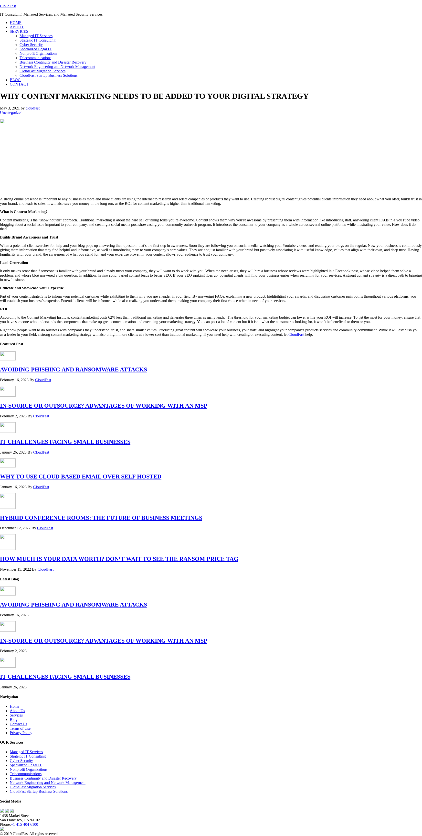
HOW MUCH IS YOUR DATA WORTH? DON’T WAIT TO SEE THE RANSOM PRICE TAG (119, 559)
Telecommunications (26, 774)
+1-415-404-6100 (24, 824)
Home (14, 706)
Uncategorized (11, 112)
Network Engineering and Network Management (47, 783)
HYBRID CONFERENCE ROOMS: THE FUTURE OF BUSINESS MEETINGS (101, 518)
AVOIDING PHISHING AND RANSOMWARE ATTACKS (73, 369)
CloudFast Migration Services (33, 787)
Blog (13, 719)
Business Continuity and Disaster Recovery (43, 778)
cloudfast (33, 108)
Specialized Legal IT (26, 765)
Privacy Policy (21, 733)
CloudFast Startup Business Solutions (39, 791)
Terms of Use (20, 728)
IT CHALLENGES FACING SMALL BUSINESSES (65, 442)
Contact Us (18, 724)
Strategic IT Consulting (28, 756)
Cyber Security (21, 761)
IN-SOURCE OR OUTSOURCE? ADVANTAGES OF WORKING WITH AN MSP (103, 405)
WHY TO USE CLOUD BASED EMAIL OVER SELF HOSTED (80, 476)
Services (16, 715)
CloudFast (8, 6)
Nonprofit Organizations (28, 769)
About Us (17, 711)
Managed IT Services (26, 752)
